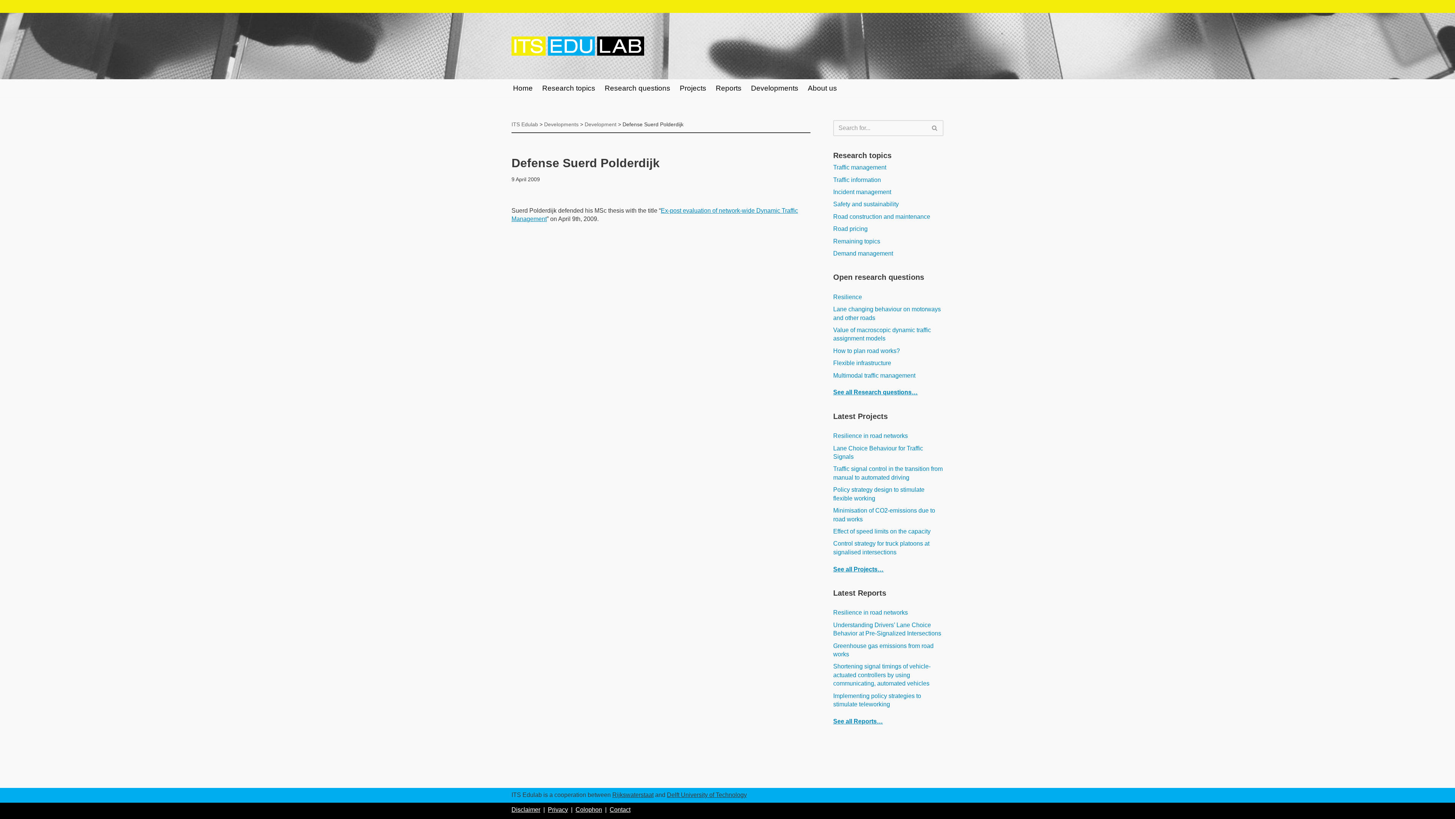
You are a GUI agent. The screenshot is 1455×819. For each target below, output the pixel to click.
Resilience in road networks (870, 436)
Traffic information (857, 180)
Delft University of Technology (707, 795)
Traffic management (859, 167)
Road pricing (850, 229)
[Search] (934, 128)
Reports (729, 88)
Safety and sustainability (866, 204)
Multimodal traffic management (874, 375)
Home (523, 88)
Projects (693, 88)
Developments (774, 88)
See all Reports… (858, 721)
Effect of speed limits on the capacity (882, 531)
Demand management (863, 253)
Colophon (589, 809)
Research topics (568, 88)
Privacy (558, 809)
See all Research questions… (875, 392)
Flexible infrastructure (862, 363)
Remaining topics (856, 241)
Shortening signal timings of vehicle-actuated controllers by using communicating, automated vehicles (882, 675)
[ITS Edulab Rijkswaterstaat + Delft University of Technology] (578, 46)
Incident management (862, 192)
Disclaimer (526, 809)
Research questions (637, 88)
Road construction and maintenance (881, 216)
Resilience (847, 297)
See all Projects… (858, 569)
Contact (620, 809)
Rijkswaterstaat (633, 795)
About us (822, 88)
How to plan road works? (866, 351)
